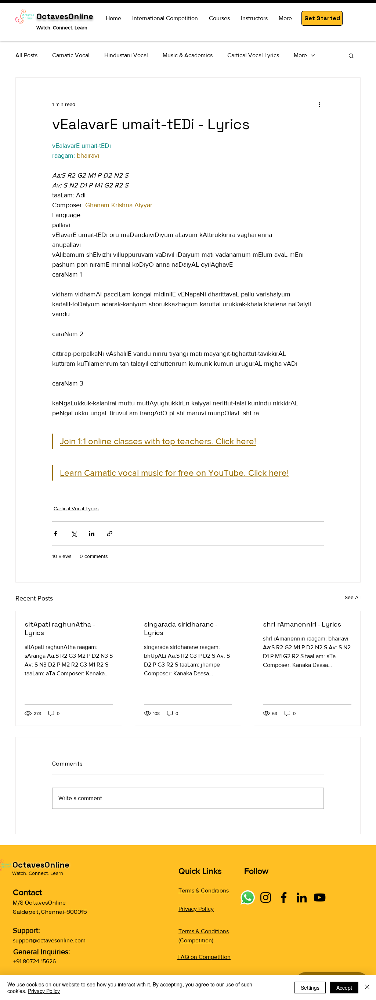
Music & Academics (188, 55)
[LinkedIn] (301, 897)
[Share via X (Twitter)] (73, 533)
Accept (344, 987)
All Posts (26, 55)
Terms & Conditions (203, 890)
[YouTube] (319, 897)
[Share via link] (109, 533)
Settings (310, 987)
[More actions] (319, 104)
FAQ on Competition (204, 957)
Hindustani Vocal (126, 55)
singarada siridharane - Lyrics (180, 628)
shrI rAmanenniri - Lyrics (302, 624)
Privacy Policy (196, 909)
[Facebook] (283, 897)
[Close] (367, 987)
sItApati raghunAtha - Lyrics (60, 628)
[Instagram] (265, 897)
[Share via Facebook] (55, 533)
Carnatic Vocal (71, 55)
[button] (322, 18)
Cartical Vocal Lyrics (253, 55)
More (300, 55)
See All (353, 597)
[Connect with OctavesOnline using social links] (248, 897)
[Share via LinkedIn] (91, 533)
